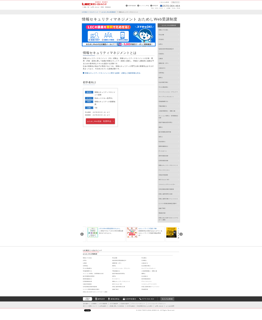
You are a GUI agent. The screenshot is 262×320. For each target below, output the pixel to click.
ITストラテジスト (164, 170)
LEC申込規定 (131, 306)
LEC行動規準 (114, 303)
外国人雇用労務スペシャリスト (168, 199)
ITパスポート (163, 151)
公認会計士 (162, 68)
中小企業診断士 (163, 87)
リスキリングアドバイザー (167, 184)
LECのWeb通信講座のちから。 (110, 228)
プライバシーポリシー (138, 303)
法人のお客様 (165, 2)
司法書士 (161, 39)
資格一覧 (86, 7)
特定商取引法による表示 (145, 306)
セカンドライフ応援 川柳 (147, 228)
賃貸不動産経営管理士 (166, 122)
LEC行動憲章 (103, 303)
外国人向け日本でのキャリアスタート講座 (168, 219)
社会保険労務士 (163, 82)
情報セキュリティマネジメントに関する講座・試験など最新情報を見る (113, 73)
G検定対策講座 (163, 175)
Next (181, 234)
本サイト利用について (90, 306)
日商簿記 (161, 73)
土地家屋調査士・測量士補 (167, 111)
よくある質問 (170, 306)
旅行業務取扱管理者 (165, 132)
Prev (82, 234)
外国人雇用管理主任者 (166, 194)
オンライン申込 (144, 5)
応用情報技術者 (163, 160)
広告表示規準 (124, 303)
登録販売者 (162, 213)
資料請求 (155, 5)
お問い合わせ (95, 7)
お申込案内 (102, 306)
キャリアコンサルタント (166, 96)
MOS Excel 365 (164, 179)
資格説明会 (115, 299)
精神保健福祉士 (163, 146)
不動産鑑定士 (163, 106)
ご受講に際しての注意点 (116, 306)
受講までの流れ (163, 30)
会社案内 (86, 303)
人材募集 (94, 303)
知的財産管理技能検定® (166, 49)
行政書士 (161, 54)
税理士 (161, 77)
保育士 (161, 137)
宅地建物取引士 (163, 101)
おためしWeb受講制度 (109, 12)
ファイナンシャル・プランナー (168, 92)
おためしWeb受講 (99, 121)
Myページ (176, 2)
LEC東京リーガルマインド (90, 12)
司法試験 (161, 35)
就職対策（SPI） (164, 63)
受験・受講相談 (106, 7)
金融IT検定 (162, 208)
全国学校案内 (132, 5)
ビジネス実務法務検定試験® (168, 203)
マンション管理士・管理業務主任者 (168, 117)
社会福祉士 (162, 141)
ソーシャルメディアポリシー (157, 303)
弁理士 (161, 44)
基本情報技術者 (163, 156)
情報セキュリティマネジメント (168, 165)
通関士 (161, 127)
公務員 (161, 58)
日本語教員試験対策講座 (166, 189)
